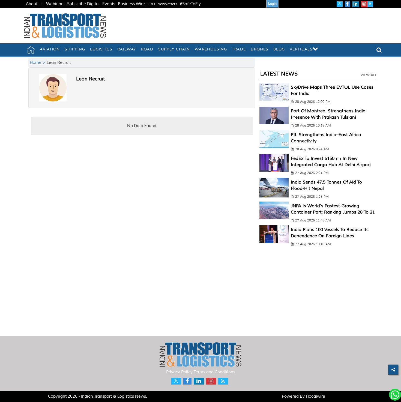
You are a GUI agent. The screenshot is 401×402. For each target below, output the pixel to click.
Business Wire (131, 4)
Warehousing (211, 49)
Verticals (301, 49)
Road (147, 49)
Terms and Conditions (214, 372)
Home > (38, 62)
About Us (34, 4)
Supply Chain (174, 49)
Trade (239, 49)
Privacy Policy (179, 372)
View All (369, 75)
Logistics (101, 49)
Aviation (50, 49)
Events (108, 4)
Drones (259, 49)
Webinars (55, 4)
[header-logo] (65, 25)
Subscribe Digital (83, 4)
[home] (30, 49)
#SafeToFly (190, 4)
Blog (279, 49)
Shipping (75, 49)
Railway (126, 49)
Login (272, 4)
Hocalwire (315, 396)
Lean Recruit (90, 79)
